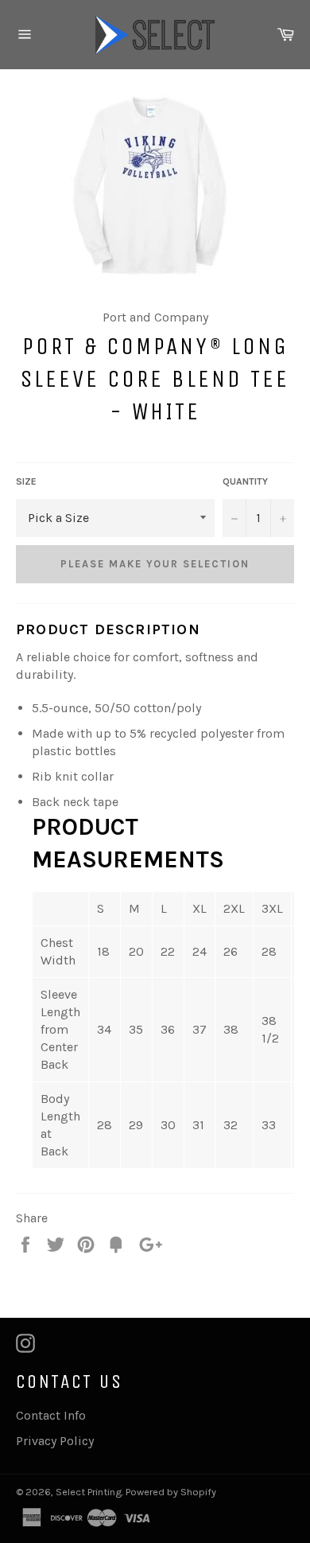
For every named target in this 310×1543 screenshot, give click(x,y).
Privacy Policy (55, 1440)
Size (26, 481)
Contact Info (51, 1415)
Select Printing (89, 1492)
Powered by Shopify (171, 1492)
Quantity (245, 481)
